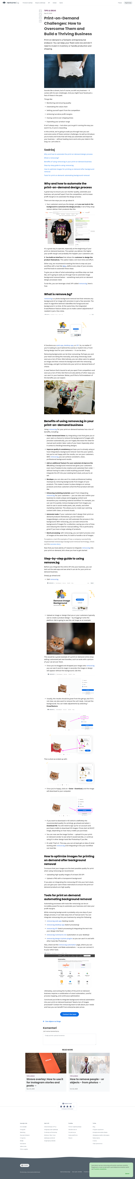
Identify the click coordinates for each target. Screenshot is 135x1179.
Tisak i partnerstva (97, 1143)
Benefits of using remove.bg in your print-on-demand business (68, 162)
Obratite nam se (72, 1129)
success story (55, 544)
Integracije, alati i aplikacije (51, 1129)
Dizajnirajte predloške (49, 1140)
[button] (27, 2)
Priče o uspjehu (24, 1149)
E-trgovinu (23, 1138)
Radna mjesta (96, 1138)
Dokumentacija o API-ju (50, 1126)
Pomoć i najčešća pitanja (74, 1126)
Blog (94, 1126)
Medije (21, 1140)
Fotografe (22, 1129)
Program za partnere (98, 1129)
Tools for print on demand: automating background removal (67, 175)
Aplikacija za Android (49, 1138)
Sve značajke (23, 1126)
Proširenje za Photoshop (50, 1132)
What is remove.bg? (51, 158)
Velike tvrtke (23, 1146)
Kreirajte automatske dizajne (100, 1132)
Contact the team (69, 1014)
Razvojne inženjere (25, 1135)
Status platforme (73, 1135)
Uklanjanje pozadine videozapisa (101, 1135)
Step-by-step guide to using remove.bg (59, 165)
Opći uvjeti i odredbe (77, 1171)
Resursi (70, 1138)
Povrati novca (72, 1132)
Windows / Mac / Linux (50, 1135)
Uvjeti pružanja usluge (65, 1171)
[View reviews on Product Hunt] (67, 1106)
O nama (95, 1140)
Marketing (22, 1132)
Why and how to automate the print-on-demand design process (68, 154)
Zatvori (127, 1173)
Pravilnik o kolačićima (100, 1169)
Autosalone (23, 1143)
